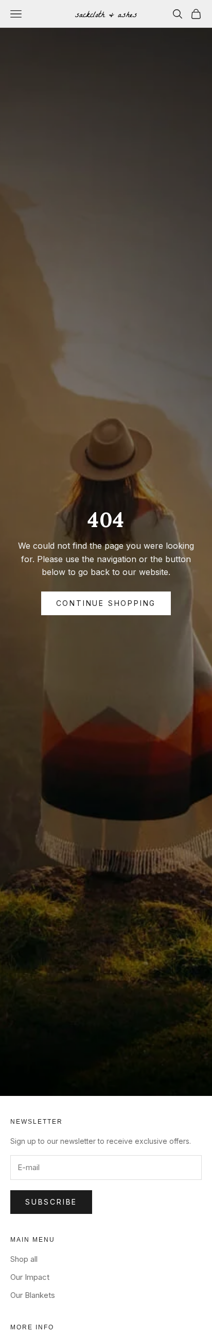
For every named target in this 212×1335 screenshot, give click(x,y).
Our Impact (29, 1277)
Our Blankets (32, 1295)
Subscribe (51, 1201)
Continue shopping (106, 603)
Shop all (24, 1259)
